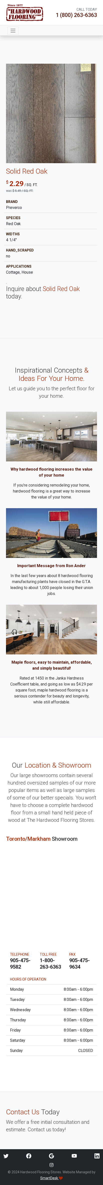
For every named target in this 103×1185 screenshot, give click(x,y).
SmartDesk (49, 1178)
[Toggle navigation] (13, 31)
